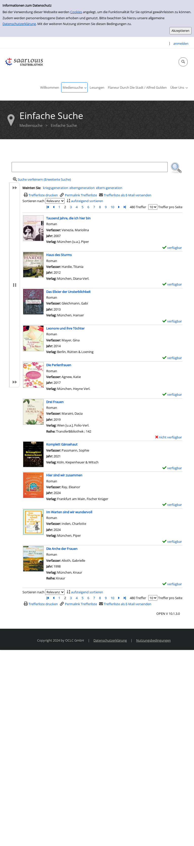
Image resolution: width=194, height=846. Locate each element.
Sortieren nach (33, 201)
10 (112, 207)
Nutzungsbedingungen (153, 640)
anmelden (180, 43)
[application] (74, 87)
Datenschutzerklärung (19, 23)
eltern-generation (109, 187)
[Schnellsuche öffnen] (183, 61)
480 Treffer (138, 207)
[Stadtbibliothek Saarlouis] (24, 61)
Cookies (76, 12)
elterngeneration (82, 187)
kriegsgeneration (55, 187)
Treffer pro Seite (170, 207)
